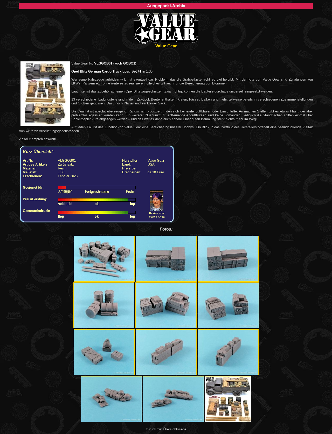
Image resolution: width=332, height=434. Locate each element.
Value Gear (166, 46)
